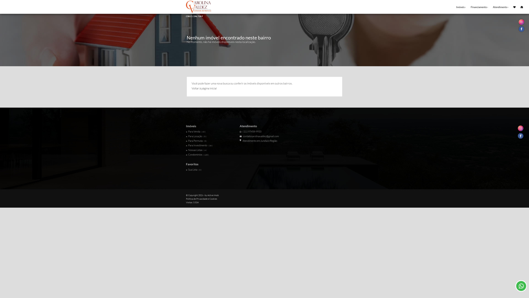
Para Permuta (197, 140)
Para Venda (197, 131)
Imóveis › (461, 7)
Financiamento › (479, 7)
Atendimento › (500, 7)
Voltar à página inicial (204, 88)
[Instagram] (520, 128)
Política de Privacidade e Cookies (201, 198)
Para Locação (197, 136)
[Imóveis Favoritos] (514, 7)
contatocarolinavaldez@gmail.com (261, 136)
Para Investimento (200, 145)
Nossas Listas (197, 149)
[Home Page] (521, 7)
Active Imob (213, 195)
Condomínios (198, 154)
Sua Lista (195, 169)
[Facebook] (520, 136)
